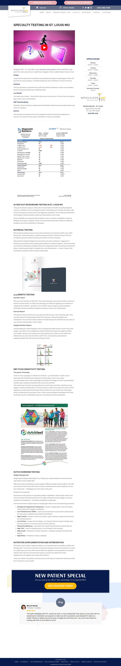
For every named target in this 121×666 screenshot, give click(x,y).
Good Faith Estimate (100, 661)
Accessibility (24, 661)
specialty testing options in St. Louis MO (53, 69)
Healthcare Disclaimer (51, 661)
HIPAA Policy (65, 661)
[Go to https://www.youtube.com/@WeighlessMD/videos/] (88, 8)
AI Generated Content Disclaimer (60, 664)
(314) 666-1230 (103, 8)
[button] (44, 47)
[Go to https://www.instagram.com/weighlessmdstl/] (91, 8)
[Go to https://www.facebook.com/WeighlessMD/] (83, 8)
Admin (16, 661)
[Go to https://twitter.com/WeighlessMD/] (86, 8)
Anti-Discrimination (36, 661)
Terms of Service (86, 661)
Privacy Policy (74, 661)
